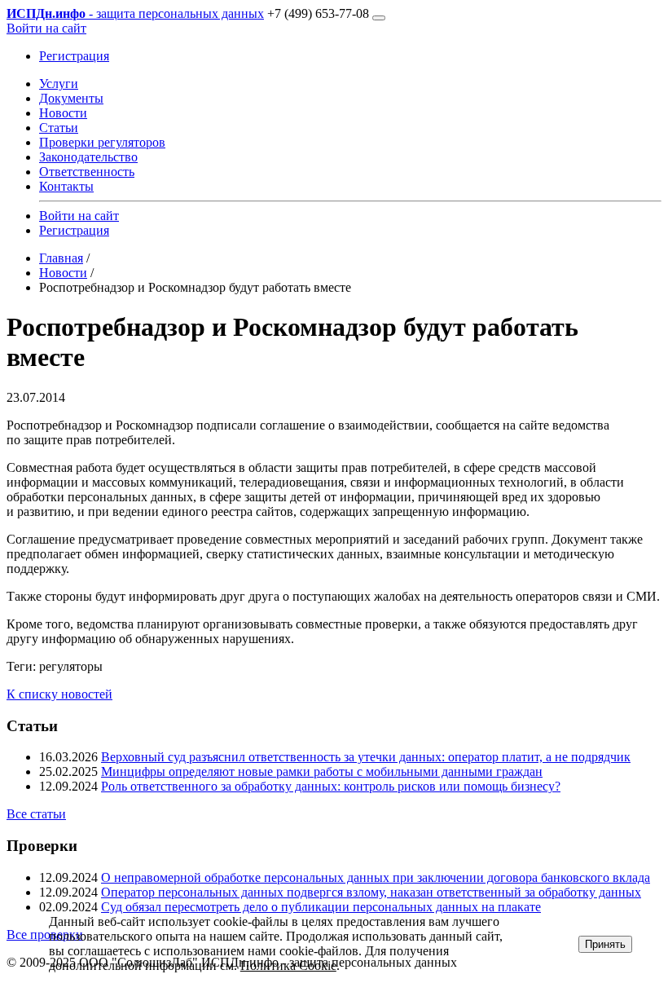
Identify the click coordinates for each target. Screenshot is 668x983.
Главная (61, 258)
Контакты (66, 186)
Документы (71, 98)
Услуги (58, 83)
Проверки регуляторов (102, 142)
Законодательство (88, 157)
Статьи (58, 127)
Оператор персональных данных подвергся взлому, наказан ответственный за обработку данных (371, 892)
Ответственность (86, 172)
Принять (605, 944)
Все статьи (36, 814)
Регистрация (74, 56)
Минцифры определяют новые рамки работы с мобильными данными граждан (322, 771)
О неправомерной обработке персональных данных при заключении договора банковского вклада (375, 877)
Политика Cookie (288, 965)
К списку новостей (59, 694)
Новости (63, 113)
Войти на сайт (46, 28)
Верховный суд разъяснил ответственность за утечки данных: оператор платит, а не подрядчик (366, 757)
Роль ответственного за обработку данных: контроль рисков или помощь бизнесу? (330, 786)
